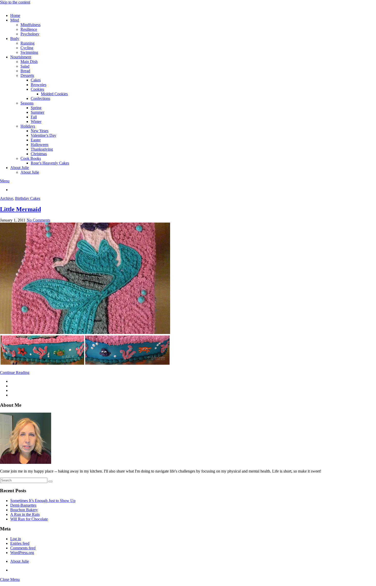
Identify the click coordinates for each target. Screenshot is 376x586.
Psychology (29, 34)
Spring (36, 108)
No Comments (38, 220)
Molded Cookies (54, 94)
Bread (25, 71)
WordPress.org (22, 552)
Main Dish (29, 61)
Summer (37, 112)
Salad (24, 66)
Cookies (37, 89)
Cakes (36, 80)
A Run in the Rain (25, 514)
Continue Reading (14, 372)
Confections (40, 98)
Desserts (27, 75)
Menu (4, 181)
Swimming (29, 52)
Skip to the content (15, 2)
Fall (34, 117)
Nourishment (20, 57)
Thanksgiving (42, 149)
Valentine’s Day (43, 135)
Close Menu (10, 579)
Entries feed (19, 543)
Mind (14, 20)
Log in (15, 539)
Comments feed (23, 548)
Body (14, 38)
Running (27, 43)
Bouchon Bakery (24, 510)
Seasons (27, 103)
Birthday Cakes (27, 198)
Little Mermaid (20, 209)
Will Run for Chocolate (29, 519)
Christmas (39, 154)
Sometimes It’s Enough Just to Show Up (42, 500)
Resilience (28, 29)
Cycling (26, 48)
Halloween (39, 144)
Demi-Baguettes (23, 505)
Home (15, 15)
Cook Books (30, 158)
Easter (36, 140)
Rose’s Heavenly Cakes (50, 163)
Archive (6, 198)
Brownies (38, 84)
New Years (39, 131)
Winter (36, 121)
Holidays (27, 126)
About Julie (19, 167)
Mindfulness (30, 25)
